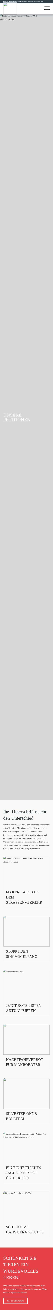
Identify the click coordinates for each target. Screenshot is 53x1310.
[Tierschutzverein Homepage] (10, 8)
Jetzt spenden (15, 1301)
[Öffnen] (47, 8)
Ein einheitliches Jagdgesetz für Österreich (23, 1173)
